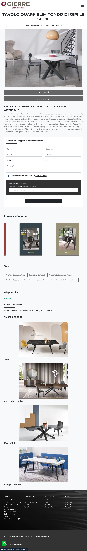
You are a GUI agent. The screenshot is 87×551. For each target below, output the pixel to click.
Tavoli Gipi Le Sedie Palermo (15, 275)
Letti (46, 500)
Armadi (47, 504)
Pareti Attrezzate (30, 502)
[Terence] (80, 25)
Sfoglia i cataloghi (43, 99)
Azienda (68, 496)
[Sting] (7, 25)
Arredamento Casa (36, 25)
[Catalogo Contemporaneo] (23, 239)
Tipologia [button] (38, 310)
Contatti (68, 507)
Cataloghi (68, 502)
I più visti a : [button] (48, 310)
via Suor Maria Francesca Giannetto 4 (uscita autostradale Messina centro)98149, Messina (12, 504)
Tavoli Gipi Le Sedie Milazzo (38, 280)
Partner (68, 504)
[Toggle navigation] (83, 5)
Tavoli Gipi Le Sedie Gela (37, 275)
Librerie (27, 500)
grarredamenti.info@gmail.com (16, 519)
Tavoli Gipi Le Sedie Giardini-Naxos (60, 275)
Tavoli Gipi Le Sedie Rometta (15, 280)
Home (27, 25)
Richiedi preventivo (43, 92)
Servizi (67, 500)
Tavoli (47, 25)
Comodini (48, 502)
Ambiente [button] (14, 310)
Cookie (9, 549)
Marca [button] (6, 310)
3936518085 (13, 514)
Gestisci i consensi (21, 549)
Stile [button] (31, 310)
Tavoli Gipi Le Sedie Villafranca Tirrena (64, 280)
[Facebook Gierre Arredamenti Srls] (48, 536)
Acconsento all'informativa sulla (28, 175)
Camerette (49, 507)
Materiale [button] (24, 310)
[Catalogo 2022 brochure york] (60, 239)
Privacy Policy (41, 175)
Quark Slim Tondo (56, 25)
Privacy (3, 549)
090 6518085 (12, 511)
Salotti (26, 504)
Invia (43, 201)
